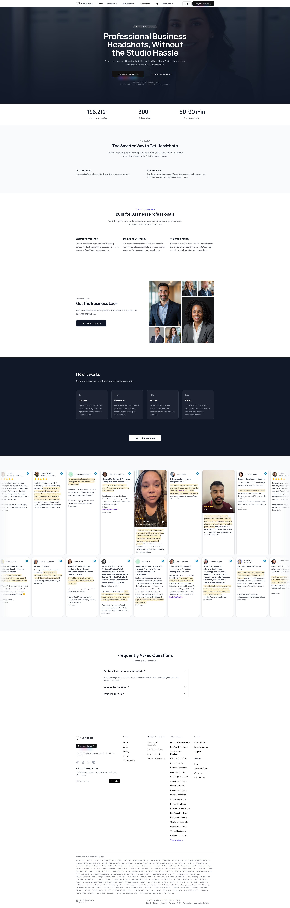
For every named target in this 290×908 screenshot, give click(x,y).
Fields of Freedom (129, 874)
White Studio (151, 860)
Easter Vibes (177, 879)
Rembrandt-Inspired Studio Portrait (104, 869)
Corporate (175, 860)
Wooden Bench (186, 869)
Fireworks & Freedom (82, 874)
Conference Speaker (139, 860)
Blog (156, 3)
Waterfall (176, 888)
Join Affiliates (199, 777)
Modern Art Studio (108, 866)
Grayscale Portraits (142, 874)
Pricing (126, 751)
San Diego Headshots (179, 776)
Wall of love (198, 773)
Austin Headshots (177, 763)
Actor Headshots (154, 754)
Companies (145, 3)
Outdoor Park (167, 860)
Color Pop (100, 879)
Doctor (96, 860)
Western (121, 882)
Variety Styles (167, 890)
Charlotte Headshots (179, 822)
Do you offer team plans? (116, 687)
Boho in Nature (157, 893)
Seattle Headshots (178, 781)
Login (125, 747)
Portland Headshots (178, 835)
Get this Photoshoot (91, 323)
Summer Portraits (134, 869)
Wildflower (171, 874)
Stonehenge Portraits (166, 863)
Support (197, 751)
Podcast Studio (156, 890)
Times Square (203, 879)
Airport (102, 893)
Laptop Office (204, 882)
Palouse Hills (156, 882)
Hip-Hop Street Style (145, 893)
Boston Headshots (178, 790)
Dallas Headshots (177, 772)
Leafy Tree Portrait (147, 869)
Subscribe (114, 781)
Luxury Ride (79, 888)
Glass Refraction (125, 879)
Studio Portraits (109, 860)
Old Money (108, 890)
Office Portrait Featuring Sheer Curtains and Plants (157, 871)
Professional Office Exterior (158, 874)
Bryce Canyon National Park (162, 888)
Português (187, 903)
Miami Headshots (177, 786)
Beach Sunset (89, 888)
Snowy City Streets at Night (192, 890)
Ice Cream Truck (81, 893)
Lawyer (158, 860)
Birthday (87, 890)
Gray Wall (209, 869)
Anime (94, 877)
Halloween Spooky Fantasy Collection (199, 860)
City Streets (203, 888)
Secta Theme (80, 885)
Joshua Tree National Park (94, 885)
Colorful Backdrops (117, 888)
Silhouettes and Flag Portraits (100, 874)
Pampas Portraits (147, 866)
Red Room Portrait (145, 877)
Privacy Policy (199, 742)
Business (89, 860)
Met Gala (88, 879)
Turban (188, 877)
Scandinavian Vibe (174, 869)
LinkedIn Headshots (155, 749)
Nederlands (197, 903)
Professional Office (97, 890)
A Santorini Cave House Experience (126, 893)
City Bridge (79, 890)
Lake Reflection (177, 890)
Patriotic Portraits (205, 877)
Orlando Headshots (178, 826)
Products (111, 3)
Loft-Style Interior (167, 879)
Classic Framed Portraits (103, 871)
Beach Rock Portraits (160, 869)
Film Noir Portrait (109, 877)
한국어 (179, 903)
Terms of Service (201, 747)
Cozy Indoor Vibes (81, 871)
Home (100, 3)
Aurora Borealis (169, 893)
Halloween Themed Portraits (111, 863)
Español (156, 903)
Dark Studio (127, 860)
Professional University (111, 885)
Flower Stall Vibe (122, 869)
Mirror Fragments (118, 871)
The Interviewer (185, 888)
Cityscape (195, 888)
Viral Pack (119, 860)
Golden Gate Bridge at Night (93, 882)
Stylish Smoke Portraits (133, 871)
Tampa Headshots (178, 831)
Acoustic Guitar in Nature (84, 869)
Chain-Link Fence (132, 877)
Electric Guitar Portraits (151, 863)
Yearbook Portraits (180, 863)
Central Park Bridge (204, 885)
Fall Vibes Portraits (134, 866)
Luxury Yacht (106, 888)
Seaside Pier (138, 863)
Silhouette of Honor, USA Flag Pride (163, 877)
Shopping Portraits (121, 866)
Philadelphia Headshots (180, 808)
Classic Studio (121, 877)
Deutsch (164, 903)
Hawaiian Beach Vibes (190, 879)
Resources (166, 3)
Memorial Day (179, 877)
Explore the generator (145, 438)
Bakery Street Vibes (192, 882)
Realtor (98, 888)
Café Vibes (183, 860)
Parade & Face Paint (116, 874)
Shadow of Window (137, 885)
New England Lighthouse (188, 885)
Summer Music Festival (188, 866)
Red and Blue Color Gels (83, 877)
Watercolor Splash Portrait (204, 871)
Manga (100, 877)
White (94, 879)
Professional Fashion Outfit (170, 885)
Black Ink (91, 871)
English (148, 903)
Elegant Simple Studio (132, 882)
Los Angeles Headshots (180, 742)
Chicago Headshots (178, 758)
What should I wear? (114, 693)
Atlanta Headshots (178, 799)
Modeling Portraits (127, 863)
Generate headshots (128, 74)
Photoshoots (128, 3)
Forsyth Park (148, 888)
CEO (101, 860)
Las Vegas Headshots (179, 813)
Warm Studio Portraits (161, 866)
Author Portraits (174, 866)
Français (172, 903)
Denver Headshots (178, 795)
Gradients (108, 879)
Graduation (79, 879)
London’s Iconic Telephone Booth (123, 890)
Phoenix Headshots (178, 804)
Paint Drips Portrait (199, 869)
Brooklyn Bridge (145, 882)
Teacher (127, 888)
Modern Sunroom (137, 888)
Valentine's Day (124, 885)
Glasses (115, 879)
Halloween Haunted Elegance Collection (88, 863)
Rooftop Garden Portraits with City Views (88, 866)
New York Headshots (178, 747)
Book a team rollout (162, 74)
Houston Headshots (178, 767)
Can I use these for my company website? (124, 671)
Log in (187, 3)
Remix (125, 756)
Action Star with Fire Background (184, 871)
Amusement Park (93, 893)
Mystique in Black (195, 874)
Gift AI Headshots (130, 760)
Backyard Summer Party (204, 866)
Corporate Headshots (156, 758)
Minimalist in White (183, 874)
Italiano (206, 903)
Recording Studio (154, 879)
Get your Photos (202, 3)
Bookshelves (80, 882)
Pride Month (110, 893)
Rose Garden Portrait (168, 882)
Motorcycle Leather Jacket (139, 879)
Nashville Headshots (178, 817)
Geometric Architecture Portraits (197, 863)
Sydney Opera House (110, 882)
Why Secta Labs (200, 768)
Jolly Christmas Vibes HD (142, 890)
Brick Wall (205, 890)
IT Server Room (180, 882)
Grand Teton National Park (152, 885)
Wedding (195, 877)
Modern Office (80, 860)
